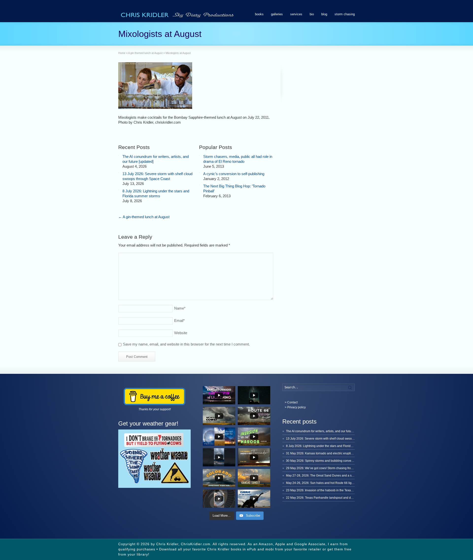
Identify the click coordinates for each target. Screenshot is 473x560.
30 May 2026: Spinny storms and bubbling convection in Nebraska (330, 460)
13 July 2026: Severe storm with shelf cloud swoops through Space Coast (335, 438)
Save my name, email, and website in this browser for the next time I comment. (186, 344)
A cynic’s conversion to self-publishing (233, 174)
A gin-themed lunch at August (143, 217)
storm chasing (345, 14)
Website (180, 333)
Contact (292, 402)
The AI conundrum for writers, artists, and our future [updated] (326, 431)
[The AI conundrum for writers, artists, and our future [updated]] (118, 155)
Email (179, 320)
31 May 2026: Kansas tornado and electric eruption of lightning (328, 453)
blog (324, 14)
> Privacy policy (295, 407)
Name (180, 308)
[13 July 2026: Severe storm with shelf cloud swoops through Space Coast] (118, 172)
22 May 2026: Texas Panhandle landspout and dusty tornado (326, 497)
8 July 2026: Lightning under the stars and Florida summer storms (329, 446)
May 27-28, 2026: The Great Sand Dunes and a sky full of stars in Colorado (336, 475)
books (259, 14)
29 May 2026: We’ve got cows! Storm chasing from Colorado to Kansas (333, 468)
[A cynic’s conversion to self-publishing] (199, 172)
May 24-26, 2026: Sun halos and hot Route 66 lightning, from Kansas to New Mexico (342, 483)
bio (312, 14)
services (296, 14)
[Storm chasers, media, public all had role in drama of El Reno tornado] (199, 155)
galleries (277, 14)
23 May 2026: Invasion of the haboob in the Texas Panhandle (327, 490)
